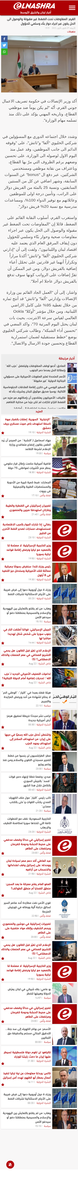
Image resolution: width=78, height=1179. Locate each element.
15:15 (39, 621)
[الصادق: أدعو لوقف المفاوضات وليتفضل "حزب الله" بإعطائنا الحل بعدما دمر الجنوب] (72, 367)
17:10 (34, 495)
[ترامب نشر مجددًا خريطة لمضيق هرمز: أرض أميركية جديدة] (64, 720)
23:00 (34, 852)
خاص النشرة (44, 663)
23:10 (31, 537)
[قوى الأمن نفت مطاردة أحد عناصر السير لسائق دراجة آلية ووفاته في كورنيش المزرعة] (64, 909)
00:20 (31, 598)
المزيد (39, 411)
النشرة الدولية (44, 432)
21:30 (31, 1061)
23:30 (39, 768)
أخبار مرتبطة (67, 358)
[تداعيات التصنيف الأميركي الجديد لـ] (64, 678)
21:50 (31, 873)
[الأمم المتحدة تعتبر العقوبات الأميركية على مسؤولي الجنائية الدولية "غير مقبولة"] (72, 378)
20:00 (34, 936)
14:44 (31, 642)
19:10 (31, 432)
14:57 (38, 997)
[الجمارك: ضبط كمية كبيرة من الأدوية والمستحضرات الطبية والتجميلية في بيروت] (64, 488)
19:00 (39, 453)
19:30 (31, 579)
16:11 (31, 1082)
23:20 (31, 831)
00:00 (38, 1042)
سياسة (47, 453)
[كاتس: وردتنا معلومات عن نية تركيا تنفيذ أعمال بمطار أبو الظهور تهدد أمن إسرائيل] (64, 1077)
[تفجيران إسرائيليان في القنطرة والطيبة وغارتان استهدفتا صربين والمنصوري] (64, 509)
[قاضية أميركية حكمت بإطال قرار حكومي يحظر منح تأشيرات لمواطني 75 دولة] (64, 467)
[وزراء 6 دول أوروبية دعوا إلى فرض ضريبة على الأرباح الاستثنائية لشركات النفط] (64, 593)
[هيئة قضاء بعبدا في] (64, 699)
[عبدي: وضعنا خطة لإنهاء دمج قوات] (64, 783)
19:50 (31, 558)
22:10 (39, 705)
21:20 (39, 810)
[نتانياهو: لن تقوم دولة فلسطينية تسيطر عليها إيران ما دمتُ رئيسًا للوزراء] (64, 1056)
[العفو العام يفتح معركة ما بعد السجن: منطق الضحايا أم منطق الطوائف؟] (64, 888)
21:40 (34, 514)
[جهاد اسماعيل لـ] (64, 446)
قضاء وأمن (45, 495)
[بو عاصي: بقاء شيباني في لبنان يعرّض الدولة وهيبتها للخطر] (64, 993)
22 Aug (32, 663)
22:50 (34, 915)
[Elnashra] (34, 5)
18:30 (31, 472)
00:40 (31, 789)
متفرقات (71, 31)
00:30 (31, 724)
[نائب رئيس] (64, 804)
